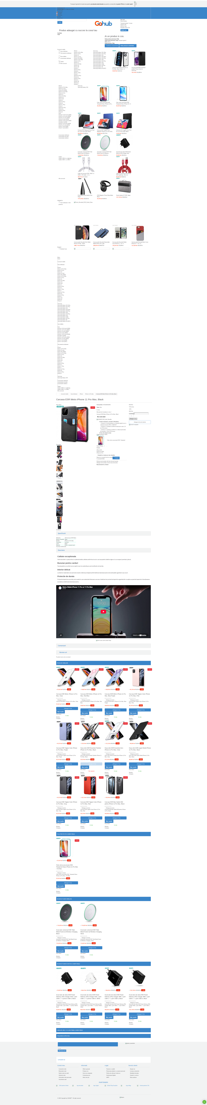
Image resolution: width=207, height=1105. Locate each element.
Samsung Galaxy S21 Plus (99, 53)
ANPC (107, 1077)
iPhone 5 (76, 84)
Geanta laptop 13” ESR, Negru (123, 195)
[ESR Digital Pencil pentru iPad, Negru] (86, 186)
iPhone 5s (76, 82)
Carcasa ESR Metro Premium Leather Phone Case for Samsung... (138, 69)
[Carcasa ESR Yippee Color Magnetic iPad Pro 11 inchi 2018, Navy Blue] (105, 121)
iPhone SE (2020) (78, 58)
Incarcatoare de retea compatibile (68, 964)
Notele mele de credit (64, 1073)
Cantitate (131, 413)
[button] (59, 247)
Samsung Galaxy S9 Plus (99, 65)
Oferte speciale (86, 1069)
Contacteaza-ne (61, 8)
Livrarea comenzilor (134, 1071)
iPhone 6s (76, 77)
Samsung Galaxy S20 (98, 59)
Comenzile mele (62, 1069)
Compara (58, 718)
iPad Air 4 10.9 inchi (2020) (65, 114)
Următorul (58, 529)
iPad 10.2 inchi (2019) (64, 119)
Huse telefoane (64, 51)
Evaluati (116, 458)
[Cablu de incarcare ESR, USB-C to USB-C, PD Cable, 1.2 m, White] (86, 164)
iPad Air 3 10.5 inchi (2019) (65, 120)
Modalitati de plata (134, 1073)
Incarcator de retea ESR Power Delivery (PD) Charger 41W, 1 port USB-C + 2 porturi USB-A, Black (66, 996)
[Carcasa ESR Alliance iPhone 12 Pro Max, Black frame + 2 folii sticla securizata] (120, 58)
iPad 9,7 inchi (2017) (63, 127)
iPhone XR (76, 66)
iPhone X (76, 68)
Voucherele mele (62, 1079)
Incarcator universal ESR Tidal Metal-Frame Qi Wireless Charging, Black (67, 931)
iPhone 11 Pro (77, 61)
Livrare (59, 16)
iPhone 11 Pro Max (78, 59)
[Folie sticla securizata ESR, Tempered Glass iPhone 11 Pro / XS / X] (105, 93)
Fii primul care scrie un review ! (63, 657)
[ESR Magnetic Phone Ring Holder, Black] (105, 186)
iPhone (75, 51)
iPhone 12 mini (77, 56)
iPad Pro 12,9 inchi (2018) (65, 123)
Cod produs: (100, 404)
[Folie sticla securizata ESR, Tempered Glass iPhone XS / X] (124, 93)
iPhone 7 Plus (77, 72)
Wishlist (58, 717)
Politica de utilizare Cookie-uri (113, 1073)
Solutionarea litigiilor (111, 1075)
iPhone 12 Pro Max (78, 52)
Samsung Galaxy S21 (98, 55)
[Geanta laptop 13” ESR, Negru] (124, 186)
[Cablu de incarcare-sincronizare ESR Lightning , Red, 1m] (124, 164)
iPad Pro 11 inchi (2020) (64, 117)
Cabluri (62, 61)
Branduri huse (63, 249)
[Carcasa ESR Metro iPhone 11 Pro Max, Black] (75, 448)
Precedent (58, 444)
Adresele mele (62, 1075)
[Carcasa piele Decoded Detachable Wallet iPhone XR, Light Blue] (101, 233)
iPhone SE (76, 81)
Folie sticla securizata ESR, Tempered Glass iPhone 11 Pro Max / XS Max (67, 867)
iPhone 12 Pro (77, 53)
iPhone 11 (76, 62)
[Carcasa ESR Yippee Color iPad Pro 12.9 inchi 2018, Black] (124, 121)
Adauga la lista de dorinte (140, 422)
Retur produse (133, 1077)
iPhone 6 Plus (77, 78)
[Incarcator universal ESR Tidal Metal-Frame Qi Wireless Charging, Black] (86, 142)
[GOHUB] (103, 23)
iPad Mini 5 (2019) (63, 122)
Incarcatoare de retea (64, 136)
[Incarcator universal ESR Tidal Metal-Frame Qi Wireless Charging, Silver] (105, 142)
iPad (60, 113)
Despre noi (59, 18)
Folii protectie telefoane (65, 53)
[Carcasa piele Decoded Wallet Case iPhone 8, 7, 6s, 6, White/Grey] (120, 233)
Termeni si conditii (110, 1069)
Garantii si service (134, 1075)
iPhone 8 (76, 71)
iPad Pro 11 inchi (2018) (64, 125)
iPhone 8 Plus (77, 69)
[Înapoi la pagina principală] (57, 394)
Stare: (98, 407)
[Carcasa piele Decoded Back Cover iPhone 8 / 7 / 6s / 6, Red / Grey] (140, 233)
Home (58, 258)
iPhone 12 (76, 55)
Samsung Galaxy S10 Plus (99, 61)
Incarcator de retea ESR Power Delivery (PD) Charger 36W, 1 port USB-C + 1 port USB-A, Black (139, 996)
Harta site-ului (85, 1077)
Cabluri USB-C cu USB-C (64, 159)
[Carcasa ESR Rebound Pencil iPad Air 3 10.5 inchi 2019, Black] (86, 121)
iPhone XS (76, 65)
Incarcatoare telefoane (65, 58)
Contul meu (60, 10)
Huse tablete (63, 56)
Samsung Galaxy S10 (98, 62)
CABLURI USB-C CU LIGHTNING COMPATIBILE (70, 1030)
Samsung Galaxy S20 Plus (99, 58)
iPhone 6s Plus (77, 75)
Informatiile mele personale (65, 1077)
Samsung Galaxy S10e (98, 64)
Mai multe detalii (101, 416)
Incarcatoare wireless (64, 138)
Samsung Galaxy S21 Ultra (99, 52)
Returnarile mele (62, 1071)
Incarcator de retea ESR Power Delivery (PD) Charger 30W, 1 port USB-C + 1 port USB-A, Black (115, 996)
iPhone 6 (76, 80)
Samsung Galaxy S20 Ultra (99, 56)
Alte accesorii (63, 63)
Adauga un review (61, 700)
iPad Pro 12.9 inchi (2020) (65, 116)
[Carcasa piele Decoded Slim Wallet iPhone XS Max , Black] (82, 233)
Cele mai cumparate (87, 1073)
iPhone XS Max (77, 64)
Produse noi (85, 1071)
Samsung (95, 51)
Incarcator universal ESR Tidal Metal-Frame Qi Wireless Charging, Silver (91, 931)
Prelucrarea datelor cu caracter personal (115, 1071)
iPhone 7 (76, 74)
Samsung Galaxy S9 (98, 66)
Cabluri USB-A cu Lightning (65, 158)
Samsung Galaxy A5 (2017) (99, 68)
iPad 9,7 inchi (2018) (63, 126)
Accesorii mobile (61, 261)
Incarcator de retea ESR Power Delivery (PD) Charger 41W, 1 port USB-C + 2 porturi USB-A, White (90, 996)
